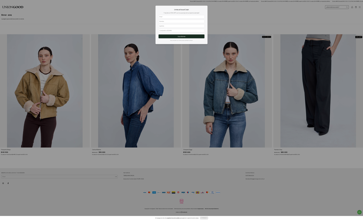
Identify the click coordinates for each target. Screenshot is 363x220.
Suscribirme (181, 36)
